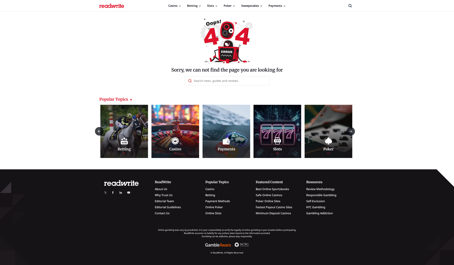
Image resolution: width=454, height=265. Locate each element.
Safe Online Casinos (269, 195)
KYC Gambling (315, 207)
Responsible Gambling (321, 195)
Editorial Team (164, 201)
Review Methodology (320, 189)
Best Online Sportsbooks (272, 189)
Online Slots (213, 213)
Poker (228, 6)
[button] (350, 6)
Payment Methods (217, 201)
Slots (210, 6)
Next (350, 131)
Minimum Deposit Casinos (273, 213)
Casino (173, 6)
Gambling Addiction (319, 213)
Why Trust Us (164, 195)
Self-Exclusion (315, 201)
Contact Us (162, 213)
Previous (99, 131)
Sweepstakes (250, 6)
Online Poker (214, 207)
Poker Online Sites (268, 201)
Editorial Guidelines (168, 207)
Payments (275, 6)
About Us (161, 189)
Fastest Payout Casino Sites (274, 207)
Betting (192, 6)
